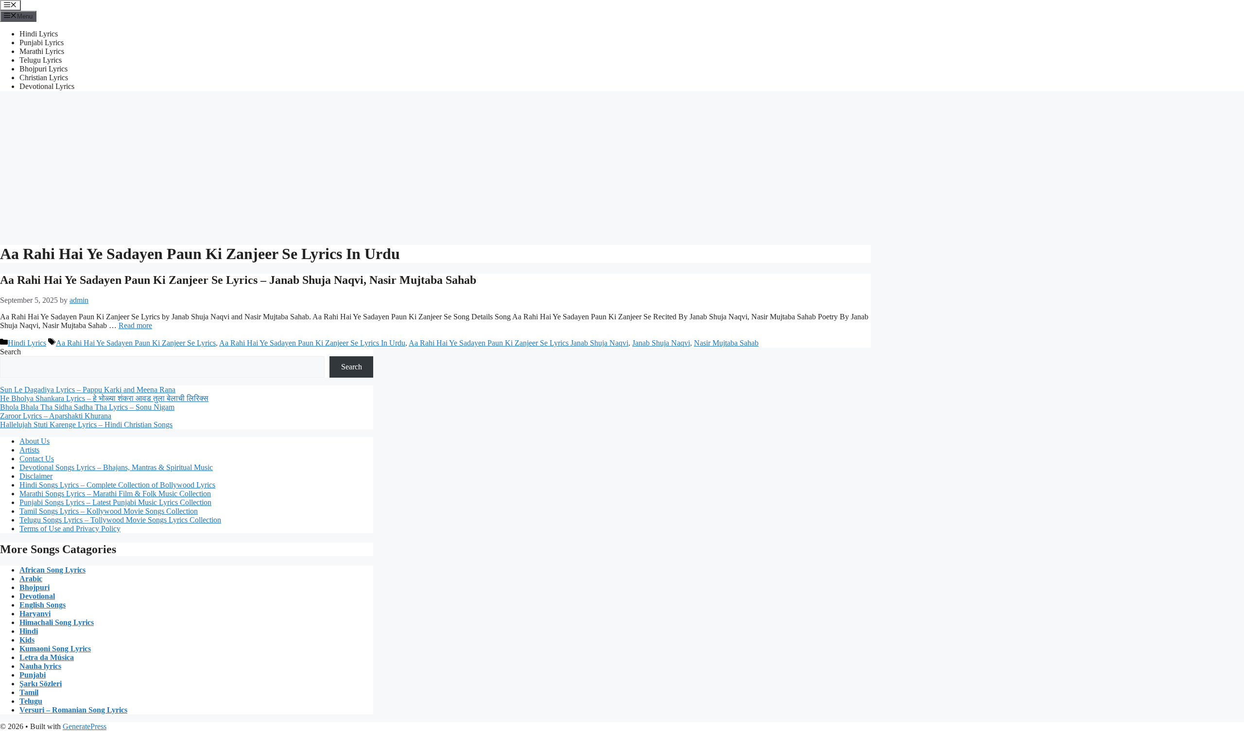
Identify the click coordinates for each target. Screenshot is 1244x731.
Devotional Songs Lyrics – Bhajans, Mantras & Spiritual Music (116, 467)
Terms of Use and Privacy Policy (70, 528)
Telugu (30, 701)
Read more (135, 325)
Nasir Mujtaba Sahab (726, 343)
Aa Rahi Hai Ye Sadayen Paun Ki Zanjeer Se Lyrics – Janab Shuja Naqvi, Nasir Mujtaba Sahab (238, 280)
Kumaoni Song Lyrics (55, 648)
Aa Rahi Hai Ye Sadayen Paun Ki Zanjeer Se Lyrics (136, 343)
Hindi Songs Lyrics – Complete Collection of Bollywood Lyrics (117, 485)
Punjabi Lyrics (41, 42)
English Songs (42, 605)
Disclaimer (35, 476)
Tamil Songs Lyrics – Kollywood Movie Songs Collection (108, 511)
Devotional (37, 596)
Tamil (28, 692)
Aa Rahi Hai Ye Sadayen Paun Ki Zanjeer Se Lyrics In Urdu (312, 343)
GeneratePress (84, 726)
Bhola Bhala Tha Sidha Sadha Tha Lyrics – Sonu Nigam (87, 407)
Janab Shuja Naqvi (661, 343)
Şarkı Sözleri (40, 683)
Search (10, 352)
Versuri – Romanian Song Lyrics (73, 710)
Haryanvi (35, 613)
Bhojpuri (34, 587)
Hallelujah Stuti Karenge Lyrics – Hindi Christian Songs (86, 424)
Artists (29, 450)
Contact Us (36, 458)
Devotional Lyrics (46, 86)
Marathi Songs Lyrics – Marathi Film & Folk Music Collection (115, 493)
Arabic (30, 578)
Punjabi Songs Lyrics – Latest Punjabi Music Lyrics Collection (115, 502)
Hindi (28, 631)
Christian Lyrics (43, 77)
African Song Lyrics (52, 570)
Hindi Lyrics (38, 34)
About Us (34, 441)
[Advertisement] (622, 167)
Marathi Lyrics (41, 51)
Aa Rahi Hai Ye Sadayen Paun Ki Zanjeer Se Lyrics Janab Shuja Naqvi (518, 343)
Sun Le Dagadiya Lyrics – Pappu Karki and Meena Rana (87, 389)
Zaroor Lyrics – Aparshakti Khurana (55, 416)
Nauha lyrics (40, 666)
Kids (27, 640)
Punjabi (32, 675)
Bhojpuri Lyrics (43, 69)
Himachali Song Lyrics (56, 622)
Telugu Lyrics (40, 60)
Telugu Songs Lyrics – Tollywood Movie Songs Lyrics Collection (120, 520)
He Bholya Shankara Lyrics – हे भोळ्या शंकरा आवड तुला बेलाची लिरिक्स (104, 398)
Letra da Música (46, 657)
